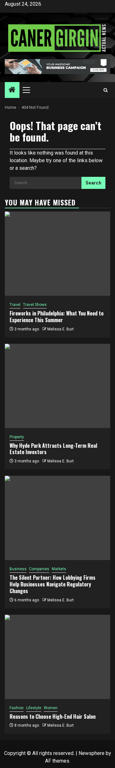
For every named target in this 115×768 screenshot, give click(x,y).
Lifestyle (33, 708)
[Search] (106, 90)
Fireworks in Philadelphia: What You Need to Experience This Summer (56, 316)
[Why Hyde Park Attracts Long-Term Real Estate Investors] (57, 386)
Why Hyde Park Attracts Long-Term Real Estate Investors (53, 449)
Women (50, 708)
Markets (59, 569)
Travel (15, 304)
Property (17, 437)
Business (18, 569)
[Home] (12, 90)
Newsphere (91, 753)
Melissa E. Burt (60, 329)
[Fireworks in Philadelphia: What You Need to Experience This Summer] (57, 253)
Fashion (17, 708)
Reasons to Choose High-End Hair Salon (53, 716)
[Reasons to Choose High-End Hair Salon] (57, 657)
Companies (39, 569)
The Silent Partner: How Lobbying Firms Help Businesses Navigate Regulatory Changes (53, 584)
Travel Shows (35, 304)
